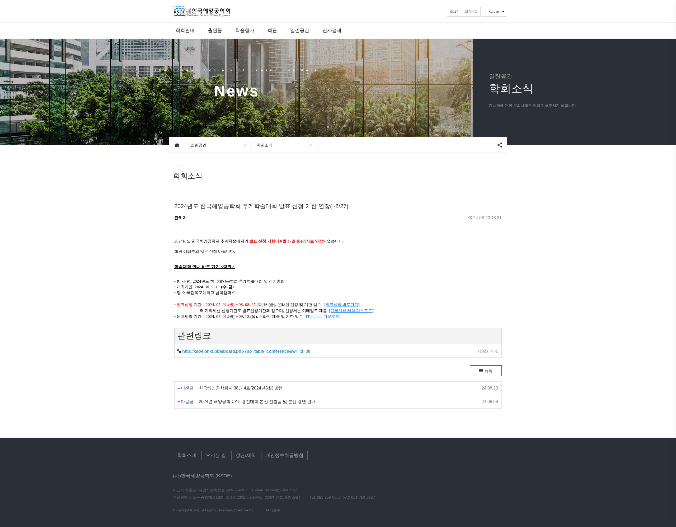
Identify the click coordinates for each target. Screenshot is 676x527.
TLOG (259, 510)
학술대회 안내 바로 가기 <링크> (204, 266)
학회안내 (185, 30)
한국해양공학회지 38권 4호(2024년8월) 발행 (241, 388)
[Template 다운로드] (323, 316)
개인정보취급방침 (284, 455)
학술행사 (244, 30)
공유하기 (499, 144)
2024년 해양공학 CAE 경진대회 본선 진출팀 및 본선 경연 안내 (257, 401)
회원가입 (471, 11)
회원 (272, 30)
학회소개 (186, 455)
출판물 (215, 30)
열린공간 (299, 30)
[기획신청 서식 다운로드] (351, 311)
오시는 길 (216, 455)
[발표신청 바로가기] (342, 305)
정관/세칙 (246, 455)
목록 (487, 371)
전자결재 (331, 30)
